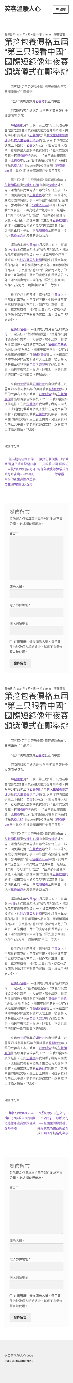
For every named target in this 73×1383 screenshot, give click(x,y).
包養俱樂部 (37, 364)
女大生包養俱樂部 (26, 140)
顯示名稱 (17, 587)
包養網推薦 (12, 185)
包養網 (18, 125)
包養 (29, 145)
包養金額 (17, 235)
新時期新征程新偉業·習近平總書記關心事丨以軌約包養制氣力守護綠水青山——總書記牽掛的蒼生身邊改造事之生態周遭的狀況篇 (20, 471)
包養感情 (45, 394)
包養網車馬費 (57, 344)
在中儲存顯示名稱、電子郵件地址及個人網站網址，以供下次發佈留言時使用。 (36, 647)
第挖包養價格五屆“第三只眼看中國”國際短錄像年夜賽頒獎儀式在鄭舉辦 (53, 467)
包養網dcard (40, 205)
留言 (14, 533)
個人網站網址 (19, 623)
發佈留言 (59, 34)
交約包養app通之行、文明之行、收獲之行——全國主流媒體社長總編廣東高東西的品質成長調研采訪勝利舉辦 (53, 1123)
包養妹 (15, 329)
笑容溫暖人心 (22, 9)
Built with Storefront (18, 1361)
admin (47, 34)
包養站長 (41, 101)
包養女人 (57, 294)
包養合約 (17, 165)
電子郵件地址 (20, 605)
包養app (32, 245)
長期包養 (40, 354)
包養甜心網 (31, 185)
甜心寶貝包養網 (31, 260)
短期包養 (42, 230)
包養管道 (35, 195)
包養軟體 (59, 220)
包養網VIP (24, 155)
